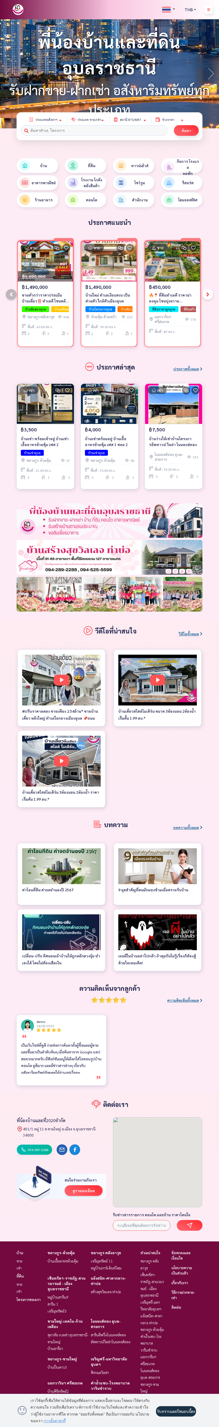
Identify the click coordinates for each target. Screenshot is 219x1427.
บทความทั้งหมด (186, 827)
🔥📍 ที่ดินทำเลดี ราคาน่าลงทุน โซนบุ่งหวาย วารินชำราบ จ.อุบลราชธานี (171, 298)
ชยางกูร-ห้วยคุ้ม (61, 1252)
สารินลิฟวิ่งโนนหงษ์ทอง (108, 1334)
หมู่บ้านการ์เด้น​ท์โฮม (106, 1267)
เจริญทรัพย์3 (57, 1311)
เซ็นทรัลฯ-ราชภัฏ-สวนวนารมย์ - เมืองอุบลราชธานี (66, 1283)
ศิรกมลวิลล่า (100, 1372)
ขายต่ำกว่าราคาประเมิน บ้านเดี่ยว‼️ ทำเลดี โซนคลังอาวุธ (45, 298)
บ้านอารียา (55, 1348)
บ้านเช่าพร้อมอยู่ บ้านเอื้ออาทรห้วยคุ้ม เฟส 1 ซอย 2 (106, 441)
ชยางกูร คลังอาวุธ (106, 1252)
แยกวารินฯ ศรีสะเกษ (65, 1382)
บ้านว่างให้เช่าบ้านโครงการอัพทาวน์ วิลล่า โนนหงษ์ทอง (173, 441)
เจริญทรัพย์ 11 (102, 1261)
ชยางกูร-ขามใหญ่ (62, 1358)
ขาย (19, 1261)
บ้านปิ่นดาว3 (57, 1367)
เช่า (19, 1267)
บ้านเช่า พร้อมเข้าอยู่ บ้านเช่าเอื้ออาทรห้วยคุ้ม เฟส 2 (45, 441)
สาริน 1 (53, 1304)
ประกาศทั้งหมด (186, 368)
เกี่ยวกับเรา (179, 1282)
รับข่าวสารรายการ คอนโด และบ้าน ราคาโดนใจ (151, 1214)
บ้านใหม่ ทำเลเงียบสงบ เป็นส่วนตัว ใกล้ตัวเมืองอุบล (107, 298)
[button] (211, 74)
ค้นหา (186, 130)
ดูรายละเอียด (84, 1190)
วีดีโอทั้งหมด (189, 633)
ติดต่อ (176, 1307)
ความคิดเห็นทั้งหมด (183, 1000)
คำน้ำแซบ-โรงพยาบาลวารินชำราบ (150, 1343)
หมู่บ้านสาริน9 (58, 1297)
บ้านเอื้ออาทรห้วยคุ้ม (63, 1261)
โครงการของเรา (29, 1299)
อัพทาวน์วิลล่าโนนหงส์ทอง (110, 1341)
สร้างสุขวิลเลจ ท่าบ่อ (106, 1291)
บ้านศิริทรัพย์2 (58, 1391)
